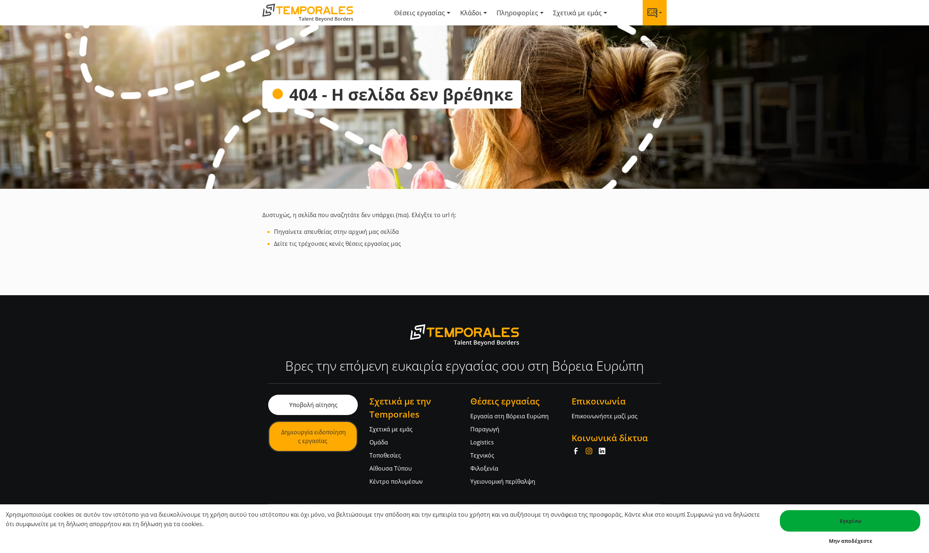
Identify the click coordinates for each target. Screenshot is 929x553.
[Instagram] (589, 451)
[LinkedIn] (602, 451)
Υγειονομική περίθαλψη (502, 481)
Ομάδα (378, 442)
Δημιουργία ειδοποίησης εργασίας (313, 436)
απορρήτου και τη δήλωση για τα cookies (145, 524)
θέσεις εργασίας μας (373, 244)
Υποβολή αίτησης (313, 405)
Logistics (482, 442)
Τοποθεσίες (385, 455)
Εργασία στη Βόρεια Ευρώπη (509, 416)
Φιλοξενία (484, 468)
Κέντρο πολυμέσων (396, 481)
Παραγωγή (484, 429)
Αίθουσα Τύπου (390, 468)
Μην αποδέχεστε (850, 540)
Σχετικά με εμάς (391, 429)
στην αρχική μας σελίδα (366, 232)
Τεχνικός (482, 455)
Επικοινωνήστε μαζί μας (605, 416)
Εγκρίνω (851, 520)
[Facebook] (576, 451)
